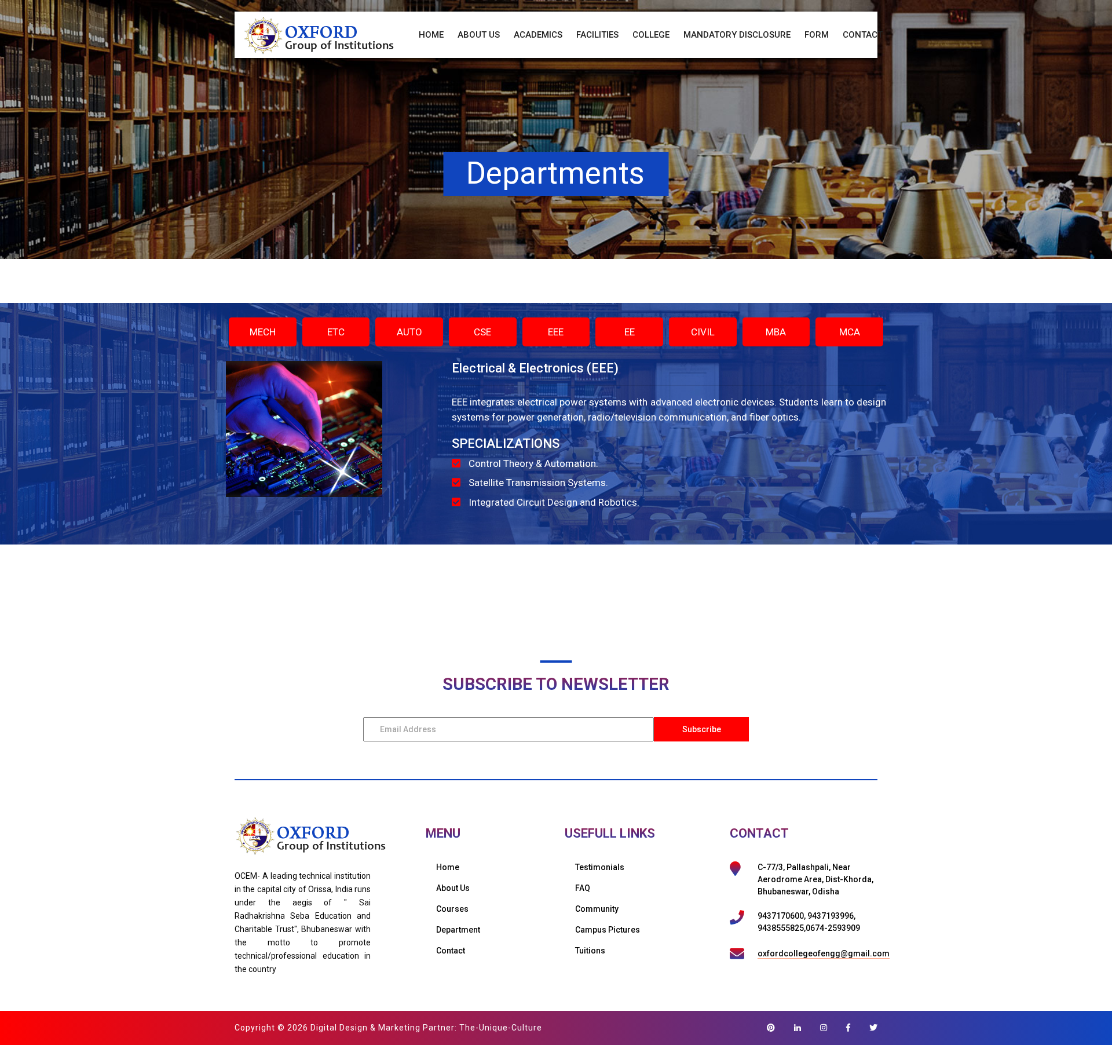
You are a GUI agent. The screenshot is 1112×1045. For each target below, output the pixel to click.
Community (597, 909)
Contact (863, 35)
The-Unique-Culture (500, 1027)
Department (458, 929)
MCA (849, 332)
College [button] (651, 35)
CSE (482, 332)
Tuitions (590, 950)
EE (629, 332)
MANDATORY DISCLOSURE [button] (737, 35)
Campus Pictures (607, 929)
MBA (776, 332)
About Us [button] (479, 35)
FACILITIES (597, 35)
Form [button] (816, 35)
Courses (452, 909)
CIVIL (703, 332)
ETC (336, 332)
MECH (263, 332)
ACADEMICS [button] (538, 35)
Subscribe (701, 729)
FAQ (582, 888)
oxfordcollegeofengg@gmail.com (824, 953)
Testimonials (599, 867)
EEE (556, 332)
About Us (453, 888)
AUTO (409, 332)
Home (431, 35)
